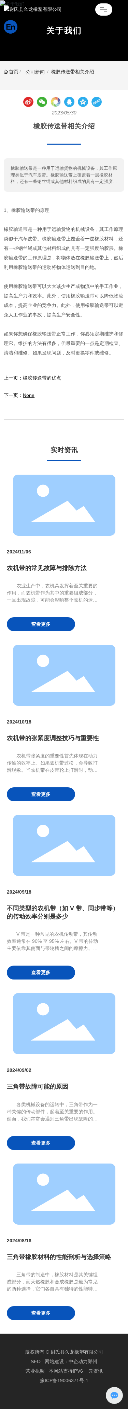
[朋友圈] (56, 102)
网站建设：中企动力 (66, 1361)
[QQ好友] (69, 102)
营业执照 (35, 1371)
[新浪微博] (28, 102)
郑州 (92, 1361)
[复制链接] (96, 102)
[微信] (42, 102)
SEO (36, 1361)
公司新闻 (35, 72)
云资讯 (95, 1371)
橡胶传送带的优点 (42, 378)
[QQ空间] (83, 102)
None (28, 395)
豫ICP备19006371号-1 (64, 1380)
